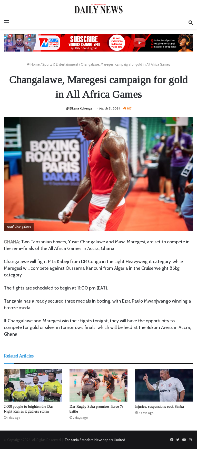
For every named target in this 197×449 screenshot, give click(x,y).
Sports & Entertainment (60, 64)
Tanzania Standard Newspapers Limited (95, 440)
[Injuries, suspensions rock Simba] (164, 385)
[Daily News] (98, 9)
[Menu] (6, 22)
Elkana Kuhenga (81, 108)
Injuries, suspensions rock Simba (159, 406)
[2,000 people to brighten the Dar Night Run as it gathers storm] (33, 385)
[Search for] (190, 22)
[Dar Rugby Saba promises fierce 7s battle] (98, 385)
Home (35, 64)
